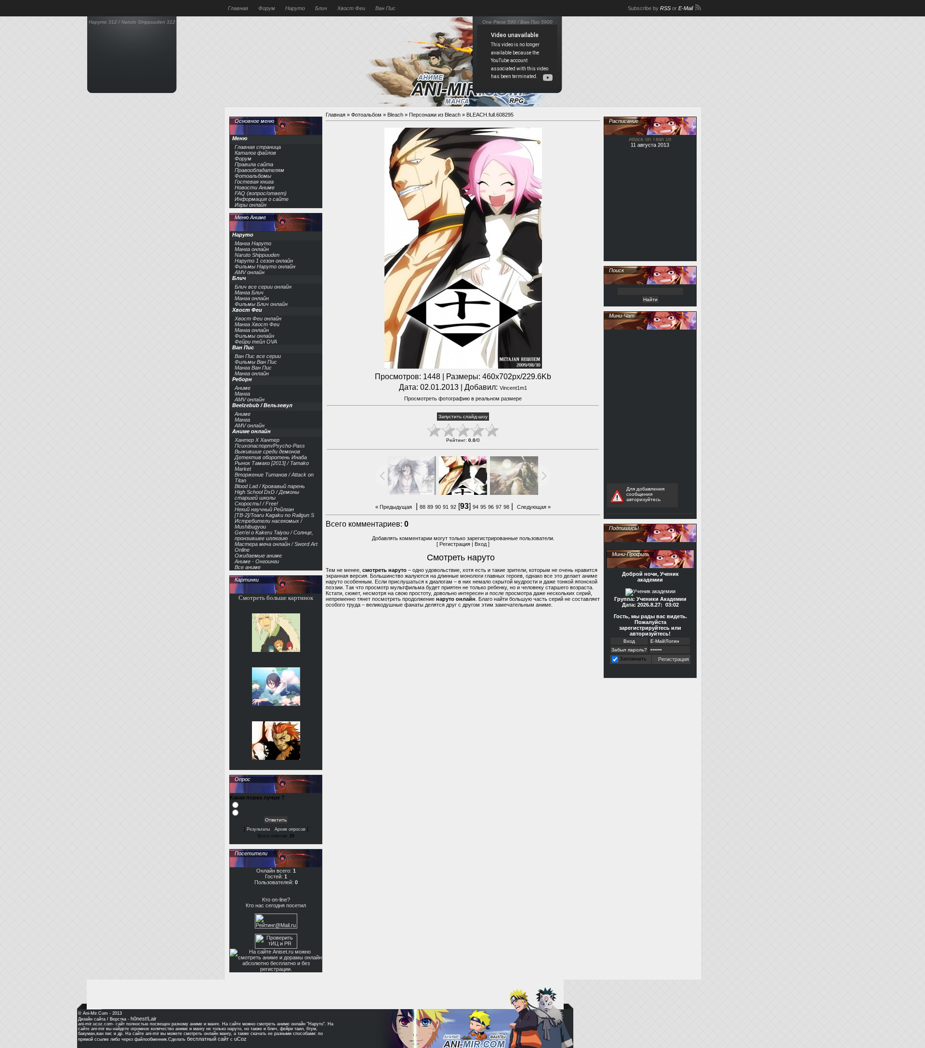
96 (491, 507)
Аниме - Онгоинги (257, 561)
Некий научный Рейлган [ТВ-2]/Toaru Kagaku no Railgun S (274, 512)
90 (438, 507)
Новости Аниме (255, 187)
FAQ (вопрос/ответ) (261, 193)
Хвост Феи (351, 8)
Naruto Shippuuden (257, 255)
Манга (242, 394)
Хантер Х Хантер (257, 440)
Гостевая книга (254, 182)
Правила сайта (254, 164)
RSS (665, 8)
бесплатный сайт (208, 1039)
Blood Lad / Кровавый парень (270, 486)
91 (446, 507)
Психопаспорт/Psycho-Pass (270, 446)
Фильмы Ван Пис (256, 362)
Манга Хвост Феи (257, 324)
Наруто (295, 8)
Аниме (243, 388)
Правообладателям (259, 170)
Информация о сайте (262, 199)
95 (483, 507)
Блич (321, 8)
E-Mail (685, 8)
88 (422, 507)
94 (475, 507)
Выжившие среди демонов (267, 451)
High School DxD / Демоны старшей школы (267, 495)
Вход (481, 544)
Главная (238, 8)
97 (499, 507)
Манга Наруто (253, 243)
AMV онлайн (249, 272)
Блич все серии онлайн (263, 287)
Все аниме (248, 567)
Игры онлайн (250, 205)
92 (453, 507)
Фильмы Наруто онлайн (265, 266)
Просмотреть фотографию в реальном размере (463, 398)
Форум (266, 8)
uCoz (240, 1039)
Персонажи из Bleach (435, 115)
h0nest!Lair (144, 1018)
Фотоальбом (366, 115)
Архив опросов (290, 829)
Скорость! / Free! (256, 503)
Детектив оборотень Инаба (271, 457)
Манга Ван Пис (253, 368)
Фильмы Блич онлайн (261, 304)
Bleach (395, 115)
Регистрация (454, 544)
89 (430, 507)
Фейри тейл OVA (256, 342)
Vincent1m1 (513, 388)
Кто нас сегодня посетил (276, 905)
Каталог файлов (255, 153)
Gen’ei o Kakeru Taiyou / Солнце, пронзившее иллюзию (274, 535)
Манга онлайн (252, 249)
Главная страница (258, 147)
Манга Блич (249, 292)
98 (506, 507)
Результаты (258, 829)
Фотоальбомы (253, 176)
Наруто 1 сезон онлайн (264, 261)
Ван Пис (385, 8)
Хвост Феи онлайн (258, 318)
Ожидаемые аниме (258, 555)
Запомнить (633, 659)
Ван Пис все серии (258, 356)
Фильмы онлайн (254, 336)
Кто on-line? (276, 899)
